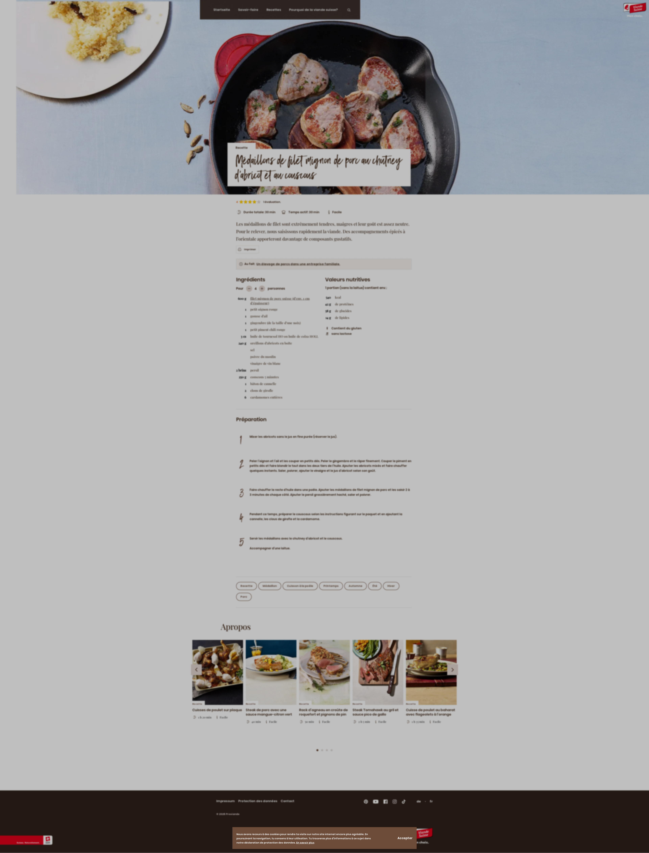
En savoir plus (305, 842)
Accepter (405, 838)
